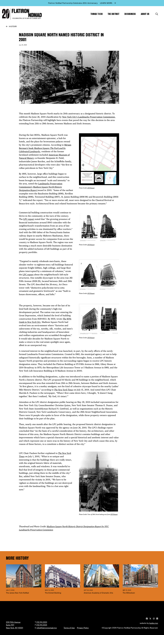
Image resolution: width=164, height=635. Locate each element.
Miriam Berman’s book (45, 148)
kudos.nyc (153, 623)
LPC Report (90, 188)
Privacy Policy (83, 628)
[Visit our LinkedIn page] (157, 618)
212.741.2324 (41, 625)
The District (113, 14)
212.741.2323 (41, 622)
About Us (145, 14)
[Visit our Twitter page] (150, 618)
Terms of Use (69, 628)
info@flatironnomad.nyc (46, 628)
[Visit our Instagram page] (154, 618)
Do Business (130, 14)
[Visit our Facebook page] (147, 618)
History (13, 26)
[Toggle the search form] (156, 14)
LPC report (28, 219)
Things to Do (97, 14)
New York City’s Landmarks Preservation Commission (88, 117)
